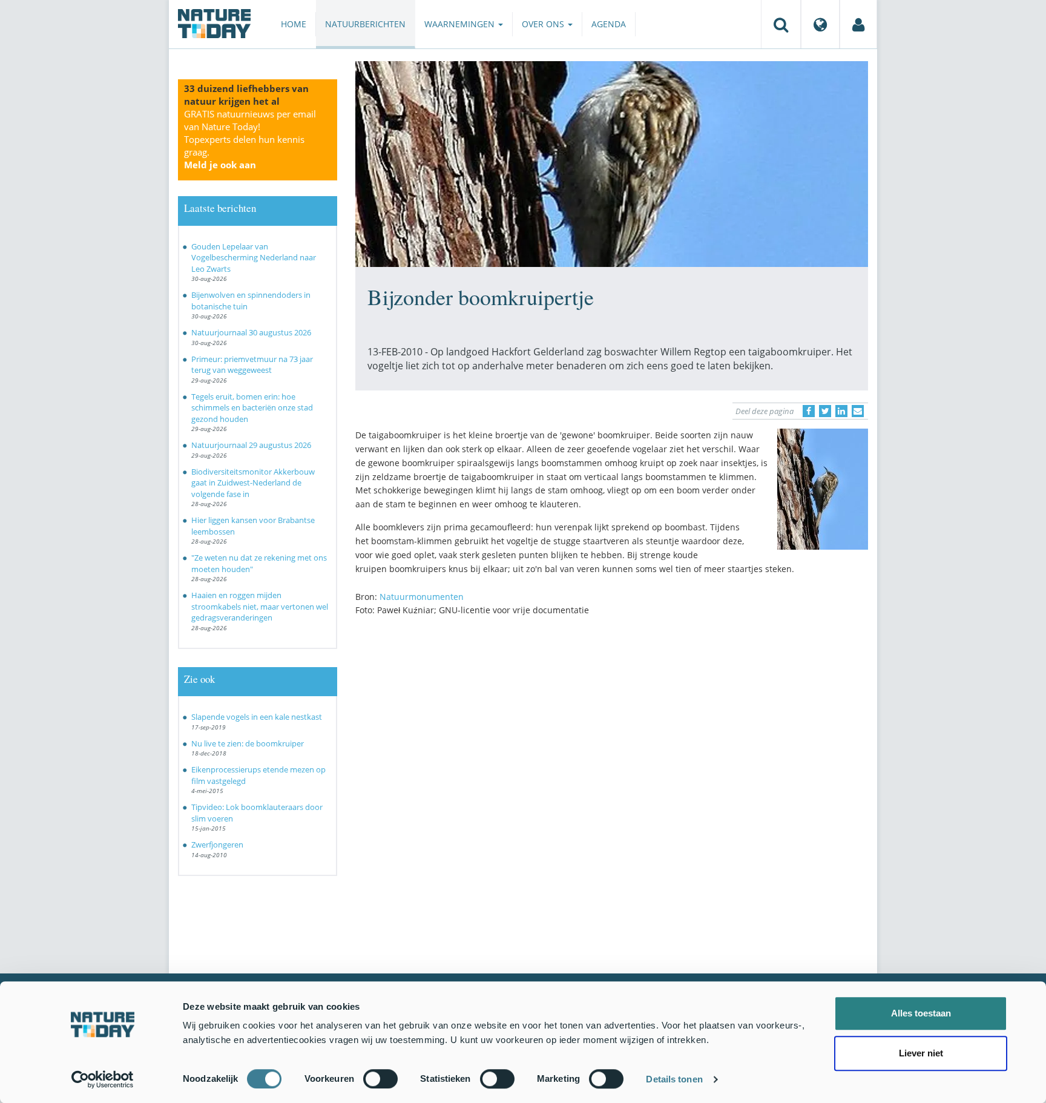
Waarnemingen (460, 24)
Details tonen (674, 1079)
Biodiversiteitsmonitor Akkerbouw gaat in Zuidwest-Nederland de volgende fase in (253, 482)
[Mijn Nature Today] (858, 24)
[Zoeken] (781, 24)
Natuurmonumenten (422, 596)
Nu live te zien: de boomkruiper (247, 743)
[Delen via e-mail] (858, 411)
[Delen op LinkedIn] (841, 411)
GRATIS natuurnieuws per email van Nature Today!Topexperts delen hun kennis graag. (250, 139)
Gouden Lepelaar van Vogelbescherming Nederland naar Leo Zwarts (253, 257)
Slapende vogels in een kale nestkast (256, 716)
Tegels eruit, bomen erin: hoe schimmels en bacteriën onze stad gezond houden (252, 407)
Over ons (544, 24)
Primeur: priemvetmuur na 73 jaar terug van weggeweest (252, 365)
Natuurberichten (365, 24)
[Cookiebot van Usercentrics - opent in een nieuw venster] (103, 1079)
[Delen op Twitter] (825, 411)
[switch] (380, 1078)
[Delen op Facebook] (809, 411)
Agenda (608, 24)
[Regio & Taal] (820, 24)
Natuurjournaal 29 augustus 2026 (251, 445)
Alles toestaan (921, 1013)
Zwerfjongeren (217, 844)
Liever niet (921, 1053)
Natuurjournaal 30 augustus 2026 (251, 332)
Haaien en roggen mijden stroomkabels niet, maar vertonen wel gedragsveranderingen (259, 606)
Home (293, 24)
